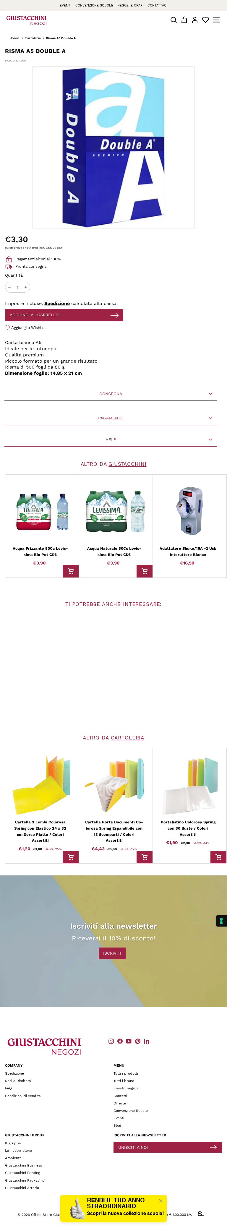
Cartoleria (33, 38)
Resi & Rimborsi (18, 1081)
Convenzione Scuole (131, 1111)
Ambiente (13, 1158)
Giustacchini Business (23, 1165)
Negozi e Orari (130, 5)
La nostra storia (18, 1150)
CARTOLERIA (128, 738)
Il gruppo (13, 1143)
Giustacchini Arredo (22, 1188)
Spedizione (57, 303)
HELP (111, 439)
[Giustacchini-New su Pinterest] (137, 1041)
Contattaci (157, 5)
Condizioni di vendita (23, 1096)
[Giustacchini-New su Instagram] (111, 1041)
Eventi (65, 5)
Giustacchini (127, 464)
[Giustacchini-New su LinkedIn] (146, 1041)
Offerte (120, 1103)
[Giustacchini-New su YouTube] (129, 1041)
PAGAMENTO (110, 418)
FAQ (8, 1088)
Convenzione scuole (94, 5)
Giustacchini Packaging (25, 1180)
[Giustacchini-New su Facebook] (120, 1041)
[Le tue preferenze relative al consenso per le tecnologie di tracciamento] (221, 921)
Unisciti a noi (133, 1147)
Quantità (14, 275)
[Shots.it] (204, 1214)
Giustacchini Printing (22, 1173)
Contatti (120, 1096)
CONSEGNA (110, 393)
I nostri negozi (126, 1088)
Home (14, 38)
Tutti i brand (124, 1081)
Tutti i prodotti (126, 1073)
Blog (117, 1125)
